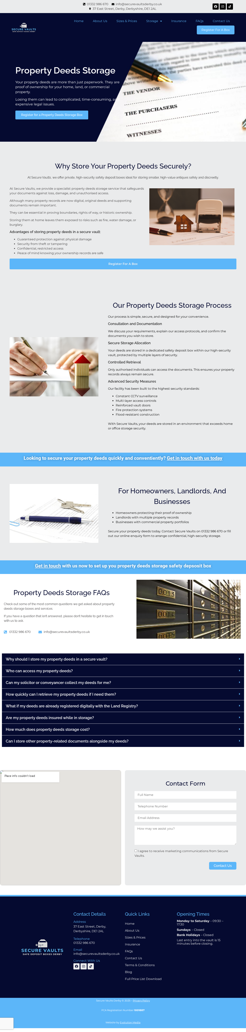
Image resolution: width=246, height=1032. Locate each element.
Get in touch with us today (194, 458)
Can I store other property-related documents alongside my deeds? (67, 741)
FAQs (200, 21)
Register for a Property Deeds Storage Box (51, 115)
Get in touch (48, 566)
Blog (128, 972)
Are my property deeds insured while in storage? (50, 717)
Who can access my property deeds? (39, 671)
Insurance (178, 21)
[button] (123, 659)
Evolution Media (130, 1022)
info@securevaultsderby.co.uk (96, 954)
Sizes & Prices (126, 21)
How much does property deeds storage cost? (48, 729)
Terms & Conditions (140, 965)
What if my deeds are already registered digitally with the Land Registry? (72, 706)
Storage (152, 21)
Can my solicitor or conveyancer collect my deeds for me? (58, 682)
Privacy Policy (141, 1000)
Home (79, 21)
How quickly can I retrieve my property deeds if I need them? (61, 694)
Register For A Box (215, 30)
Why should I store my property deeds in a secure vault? (56, 659)
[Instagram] (223, 6)
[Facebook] (216, 6)
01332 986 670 (84, 943)
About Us (100, 21)
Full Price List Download (143, 979)
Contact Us (221, 21)
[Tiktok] (230, 6)
